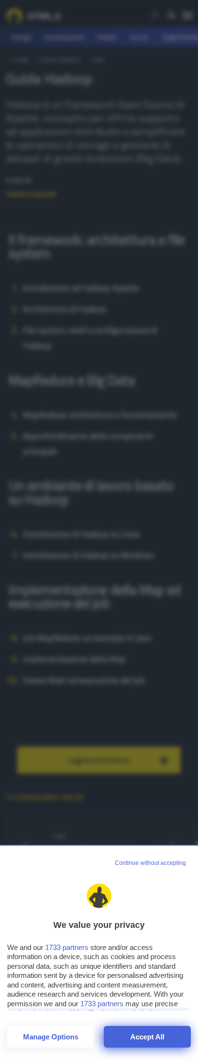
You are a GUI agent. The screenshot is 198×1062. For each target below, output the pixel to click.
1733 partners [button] (66, 947)
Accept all (147, 1037)
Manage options (50, 1037)
